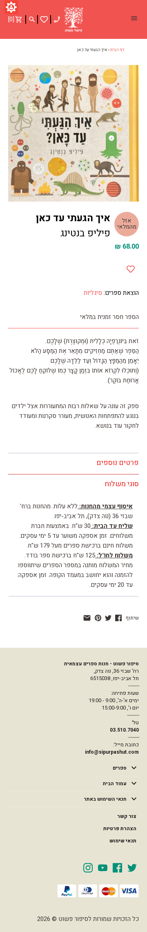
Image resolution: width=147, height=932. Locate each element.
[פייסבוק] (118, 617)
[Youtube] (102, 867)
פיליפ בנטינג (85, 233)
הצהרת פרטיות (119, 828)
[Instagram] (88, 867)
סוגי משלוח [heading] (122, 484)
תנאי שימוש (122, 840)
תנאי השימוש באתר (105, 799)
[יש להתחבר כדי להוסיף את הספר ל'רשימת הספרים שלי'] (44, 19)
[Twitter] (132, 867)
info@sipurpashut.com (112, 752)
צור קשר (126, 816)
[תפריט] (134, 19)
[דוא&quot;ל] (87, 617)
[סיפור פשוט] (73, 20)
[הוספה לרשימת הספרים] (130, 267)
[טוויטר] (108, 617)
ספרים (120, 768)
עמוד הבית (115, 783)
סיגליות (93, 292)
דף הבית (117, 50)
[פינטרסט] (98, 617)
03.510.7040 (124, 730)
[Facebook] (117, 867)
